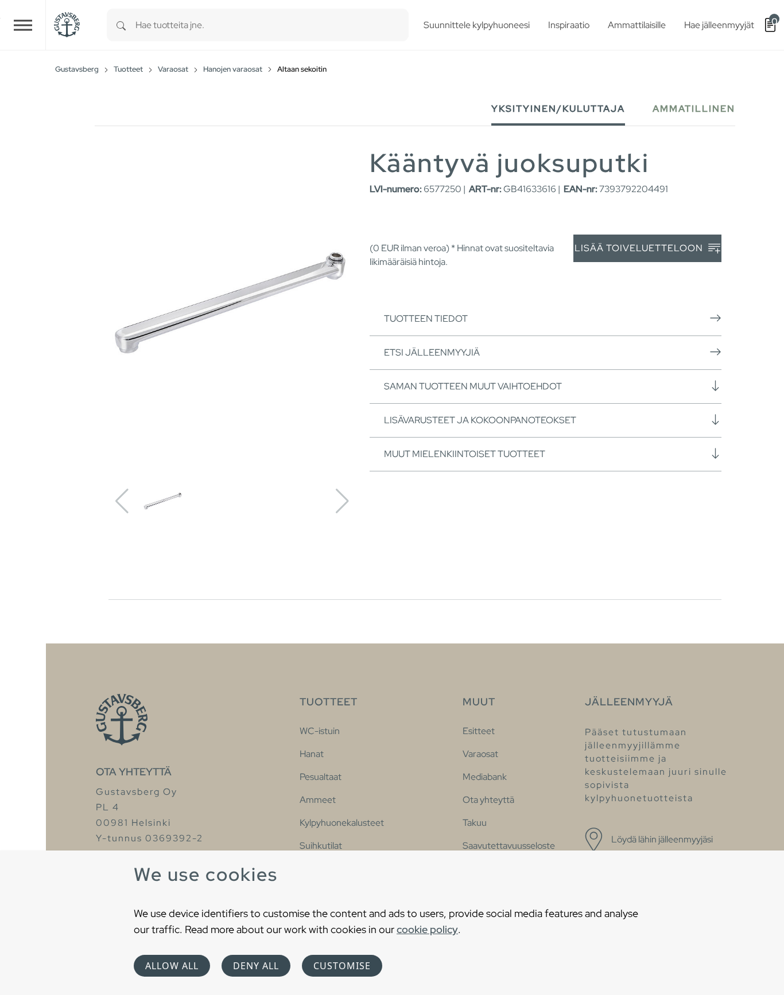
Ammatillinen (694, 109)
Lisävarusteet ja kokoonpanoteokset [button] (480, 420)
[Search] (121, 24)
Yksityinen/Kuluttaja (558, 109)
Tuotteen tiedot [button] (426, 319)
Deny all (256, 965)
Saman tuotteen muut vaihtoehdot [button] (473, 386)
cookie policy (427, 929)
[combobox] (272, 24)
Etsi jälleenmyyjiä (432, 352)
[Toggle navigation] (23, 25)
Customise (342, 965)
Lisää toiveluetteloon (640, 248)
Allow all (172, 965)
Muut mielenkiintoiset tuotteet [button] (464, 454)
